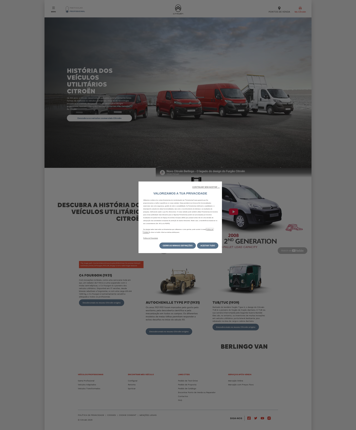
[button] (206, 187)
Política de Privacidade (150, 238)
